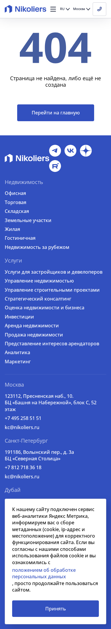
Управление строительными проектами (52, 290)
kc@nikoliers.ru (22, 427)
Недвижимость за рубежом (37, 247)
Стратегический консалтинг (38, 298)
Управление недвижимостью (39, 280)
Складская (17, 211)
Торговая (15, 202)
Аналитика (17, 352)
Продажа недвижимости (34, 334)
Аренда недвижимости (32, 325)
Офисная (15, 193)
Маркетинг (18, 361)
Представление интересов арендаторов (52, 343)
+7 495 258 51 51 (23, 418)
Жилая (12, 229)
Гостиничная (20, 238)
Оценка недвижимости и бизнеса (44, 307)
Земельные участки (28, 220)
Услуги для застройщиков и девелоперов (53, 272)
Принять (55, 608)
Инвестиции (19, 316)
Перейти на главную (56, 112)
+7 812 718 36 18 (23, 467)
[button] (65, 9)
